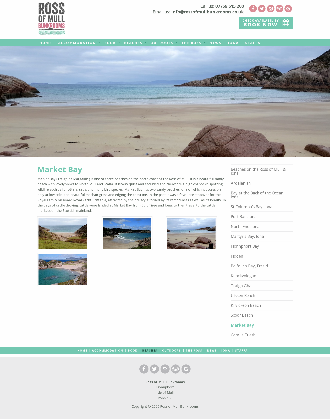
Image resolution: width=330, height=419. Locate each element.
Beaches (133, 42)
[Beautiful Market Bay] (191, 234)
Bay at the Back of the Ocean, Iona (257, 195)
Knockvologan (243, 275)
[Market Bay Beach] (127, 234)
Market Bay (242, 325)
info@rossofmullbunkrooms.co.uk (207, 12)
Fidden (237, 256)
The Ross (191, 42)
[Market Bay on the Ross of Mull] (62, 270)
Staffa (252, 42)
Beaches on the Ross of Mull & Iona (258, 171)
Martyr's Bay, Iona (247, 236)
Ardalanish (241, 183)
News (215, 42)
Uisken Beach (243, 295)
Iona (233, 42)
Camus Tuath (243, 335)
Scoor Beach (242, 315)
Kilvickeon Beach (246, 305)
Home (45, 42)
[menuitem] (45, 42)
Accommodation (77, 42)
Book (110, 42)
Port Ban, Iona (244, 216)
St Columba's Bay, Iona (251, 206)
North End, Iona (245, 226)
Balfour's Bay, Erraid (249, 266)
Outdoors (162, 42)
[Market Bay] (62, 234)
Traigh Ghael (243, 285)
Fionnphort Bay (245, 246)
